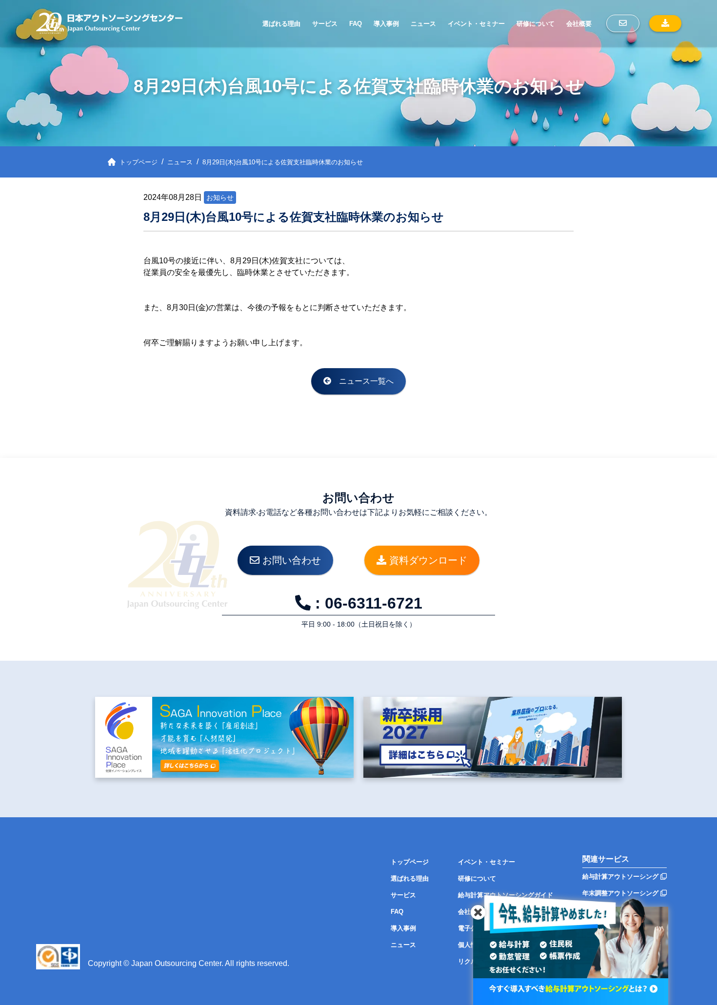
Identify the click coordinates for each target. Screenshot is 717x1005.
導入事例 (386, 23)
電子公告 (470, 928)
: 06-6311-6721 (366, 603)
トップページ (410, 862)
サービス (325, 23)
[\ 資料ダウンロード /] (665, 23)
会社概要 (579, 23)
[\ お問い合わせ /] (622, 23)
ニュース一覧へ (362, 381)
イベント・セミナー (476, 23)
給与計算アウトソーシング (621, 876)
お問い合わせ (290, 560)
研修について (536, 23)
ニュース (423, 23)
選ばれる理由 (281, 23)
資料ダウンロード (426, 560)
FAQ (355, 23)
